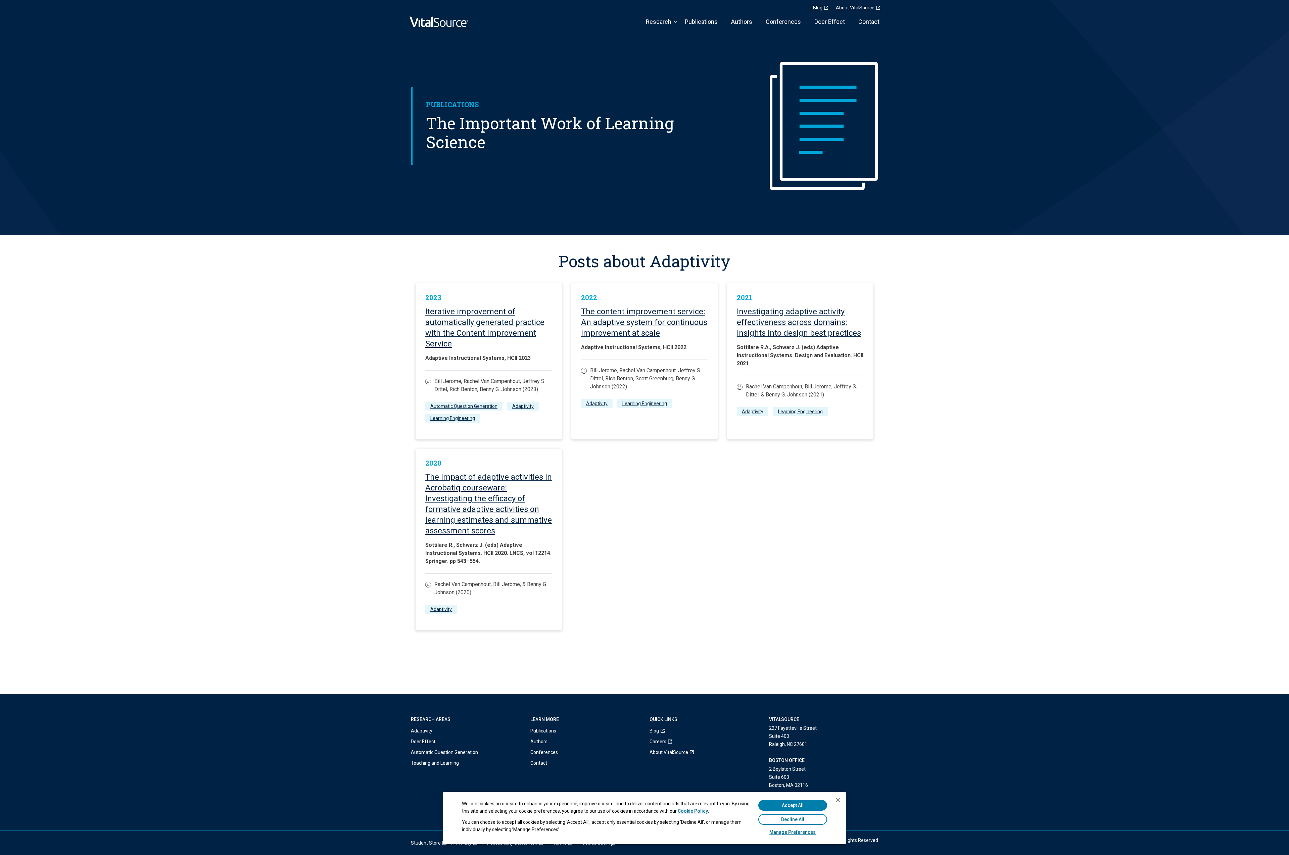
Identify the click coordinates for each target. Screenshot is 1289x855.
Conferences (783, 21)
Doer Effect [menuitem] (423, 741)
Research (658, 21)
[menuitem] (669, 731)
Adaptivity (523, 406)
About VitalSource (855, 7)
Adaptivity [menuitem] (421, 730)
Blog (817, 7)
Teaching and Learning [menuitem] (435, 763)
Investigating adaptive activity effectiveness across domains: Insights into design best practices (799, 322)
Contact (868, 21)
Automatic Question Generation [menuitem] (444, 752)
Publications (701, 21)
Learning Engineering (452, 418)
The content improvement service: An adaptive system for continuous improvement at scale (644, 322)
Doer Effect (829, 21)
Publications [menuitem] (543, 730)
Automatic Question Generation (463, 406)
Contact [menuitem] (538, 763)
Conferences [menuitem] (544, 752)
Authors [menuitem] (538, 741)
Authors (741, 21)
